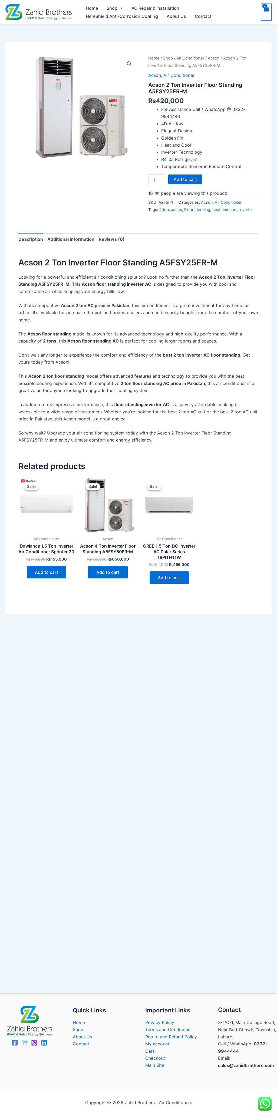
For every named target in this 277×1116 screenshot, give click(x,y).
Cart (149, 1051)
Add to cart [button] (46, 572)
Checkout (155, 1058)
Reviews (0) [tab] (112, 239)
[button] (120, 8)
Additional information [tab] (70, 239)
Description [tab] (30, 239)
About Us (176, 16)
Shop (112, 8)
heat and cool (224, 209)
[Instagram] (34, 1042)
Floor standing (197, 209)
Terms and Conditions (167, 1029)
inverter (246, 209)
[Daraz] (24, 1042)
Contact (203, 16)
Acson (214, 58)
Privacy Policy (159, 1022)
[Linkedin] (44, 1042)
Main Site (154, 1065)
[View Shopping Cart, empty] (266, 12)
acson (176, 209)
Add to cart (185, 179)
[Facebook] (15, 1042)
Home (92, 8)
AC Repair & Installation (155, 8)
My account (157, 1043)
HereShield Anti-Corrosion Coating (122, 16)
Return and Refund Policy (171, 1036)
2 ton (164, 209)
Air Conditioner (190, 58)
